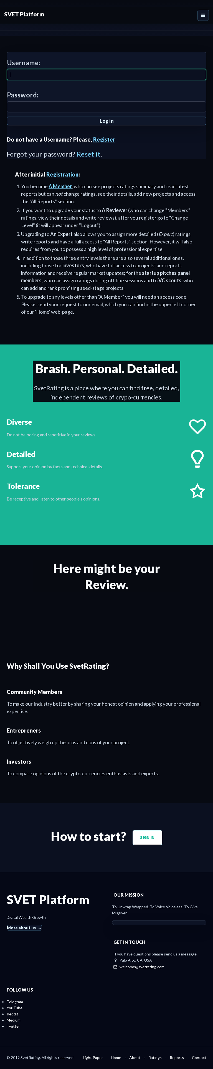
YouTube (14, 1007)
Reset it (89, 154)
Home (116, 1057)
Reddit (12, 1014)
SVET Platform (24, 14)
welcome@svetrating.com (142, 966)
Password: (22, 95)
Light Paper (93, 1057)
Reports (177, 1057)
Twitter (13, 1026)
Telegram (15, 1001)
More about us (21, 927)
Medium (14, 1020)
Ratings (155, 1057)
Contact (199, 1057)
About (134, 1057)
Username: (23, 63)
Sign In (147, 837)
